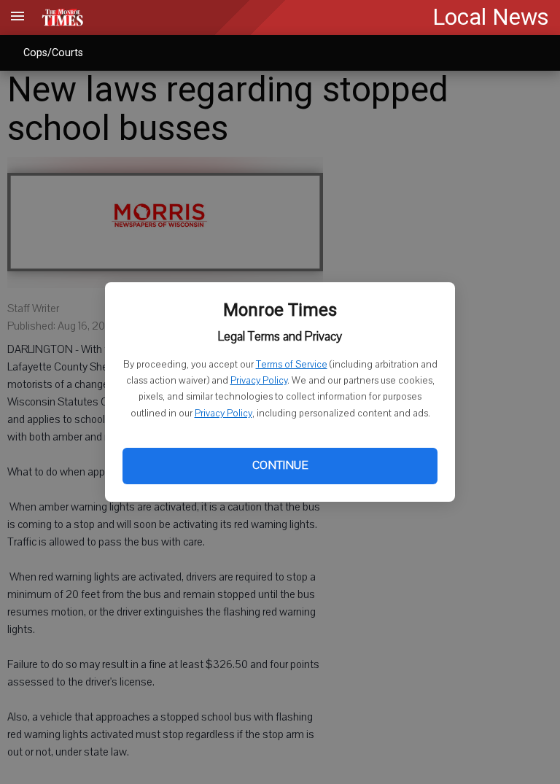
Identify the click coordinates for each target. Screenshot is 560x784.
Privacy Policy (258, 380)
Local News (490, 17)
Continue (280, 465)
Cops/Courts (53, 52)
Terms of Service (291, 364)
